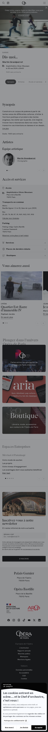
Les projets (7, 463)
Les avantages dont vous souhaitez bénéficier (22, 469)
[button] (5, 478)
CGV (24, 676)
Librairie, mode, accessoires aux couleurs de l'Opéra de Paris (24, 425)
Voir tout (6, 473)
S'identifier (24, 15)
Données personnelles (24, 670)
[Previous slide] (39, 170)
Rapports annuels (24, 651)
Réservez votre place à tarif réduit (15, 235)
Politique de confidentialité (14, 721)
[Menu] (44, 3)
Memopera (24, 656)
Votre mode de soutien (12, 460)
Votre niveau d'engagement (14, 466)
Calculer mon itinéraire (10, 218)
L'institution (24, 648)
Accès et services (35, 82)
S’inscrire (24, 559)
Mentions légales (24, 659)
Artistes (21, 82)
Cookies (24, 678)
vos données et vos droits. (31, 549)
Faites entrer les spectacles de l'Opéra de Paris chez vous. (24, 363)
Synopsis (10, 82)
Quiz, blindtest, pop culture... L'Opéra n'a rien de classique (24, 394)
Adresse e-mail (9, 534)
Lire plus (5, 128)
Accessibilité (24, 673)
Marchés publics (24, 653)
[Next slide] (45, 82)
